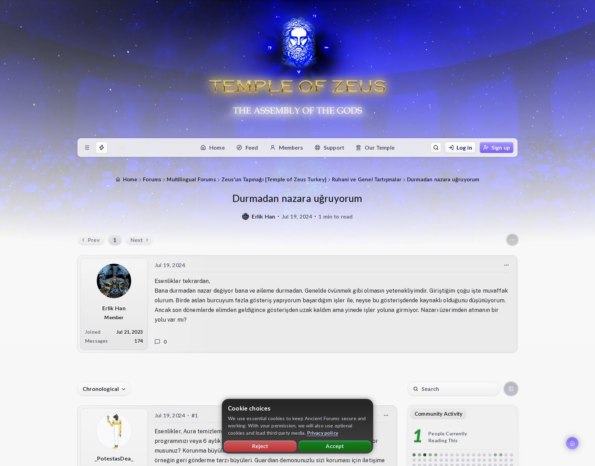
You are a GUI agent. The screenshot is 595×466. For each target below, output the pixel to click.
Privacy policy (322, 433)
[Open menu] (87, 147)
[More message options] (506, 265)
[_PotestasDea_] (114, 431)
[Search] (436, 147)
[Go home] (572, 443)
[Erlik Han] (245, 216)
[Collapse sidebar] (511, 389)
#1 (194, 415)
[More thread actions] (512, 239)
